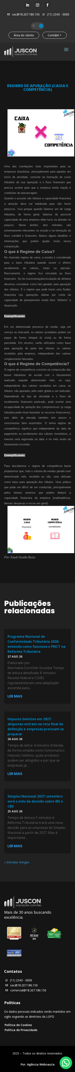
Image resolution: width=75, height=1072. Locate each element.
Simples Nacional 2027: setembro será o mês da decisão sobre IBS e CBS (35, 801)
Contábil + (54, 35)
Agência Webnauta (41, 1064)
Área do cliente (24, 35)
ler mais (15, 696)
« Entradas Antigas (16, 862)
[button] (66, 1063)
